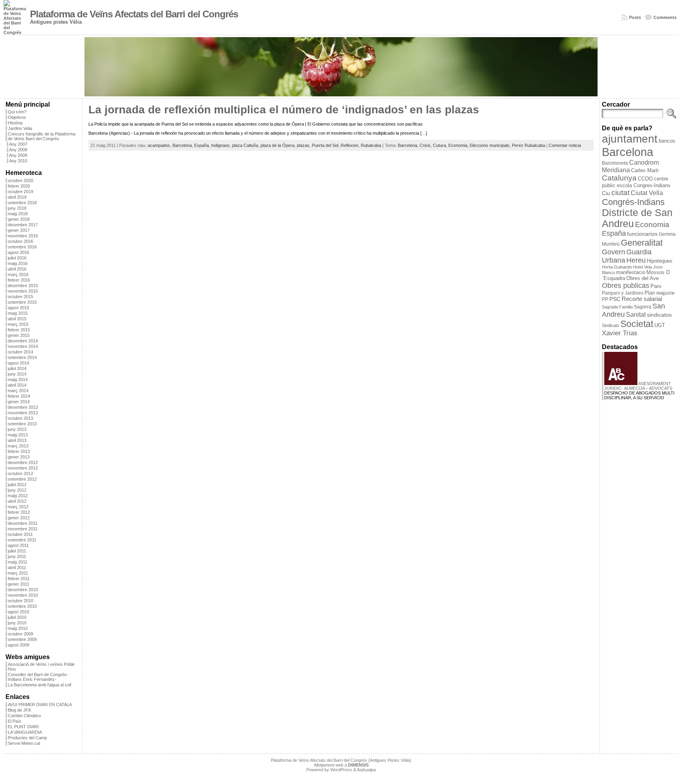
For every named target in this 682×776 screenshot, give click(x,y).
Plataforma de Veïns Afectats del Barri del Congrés (134, 14)
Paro (655, 286)
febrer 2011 (19, 578)
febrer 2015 (19, 329)
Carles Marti (645, 170)
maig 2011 (17, 562)
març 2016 (18, 274)
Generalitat (642, 243)
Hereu (636, 260)
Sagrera (642, 306)
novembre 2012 (23, 468)
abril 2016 (17, 269)
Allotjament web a (341, 765)
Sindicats (610, 325)
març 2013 (18, 445)
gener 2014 (19, 401)
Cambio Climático (24, 715)
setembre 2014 (22, 357)
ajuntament (630, 139)
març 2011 (18, 573)
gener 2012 (19, 517)
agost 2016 (18, 252)
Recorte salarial (642, 299)
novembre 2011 (22, 528)
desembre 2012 (23, 462)
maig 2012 (18, 495)
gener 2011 (18, 584)
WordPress (341, 769)
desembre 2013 (23, 407)
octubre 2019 (20, 191)
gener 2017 (19, 230)
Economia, (459, 145)
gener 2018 (19, 219)
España (201, 145)
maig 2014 (18, 379)
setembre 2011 (22, 539)
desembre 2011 (22, 523)
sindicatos (659, 315)
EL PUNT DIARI (23, 726)
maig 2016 (18, 263)
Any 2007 (18, 144)
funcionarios (642, 234)
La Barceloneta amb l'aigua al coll (39, 684)
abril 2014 (17, 385)
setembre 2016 (22, 246)
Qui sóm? (17, 111)
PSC (614, 299)
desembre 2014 (23, 340)
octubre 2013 (20, 418)
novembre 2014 (23, 346)
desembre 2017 (23, 224)
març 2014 (18, 390)
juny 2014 (17, 374)
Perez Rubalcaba (528, 145)
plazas (303, 145)
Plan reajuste (660, 293)
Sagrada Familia (617, 306)
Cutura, (440, 145)
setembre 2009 (22, 639)
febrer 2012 (19, 512)
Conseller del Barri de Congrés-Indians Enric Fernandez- (38, 677)
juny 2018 (17, 208)
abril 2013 (17, 440)
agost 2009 (18, 645)
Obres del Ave (642, 278)
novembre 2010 (23, 595)
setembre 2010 (22, 606)
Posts (635, 17)
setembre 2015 (22, 302)
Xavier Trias (619, 333)
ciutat (620, 192)
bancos (667, 141)
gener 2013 (19, 457)
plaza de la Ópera (277, 145)
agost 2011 (18, 545)
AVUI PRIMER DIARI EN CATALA (40, 704)
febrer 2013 (19, 451)
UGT (659, 325)
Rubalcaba (371, 145)
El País (14, 721)
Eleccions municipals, (491, 145)
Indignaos (220, 145)
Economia (652, 224)
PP (605, 299)
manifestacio (630, 272)
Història (15, 122)
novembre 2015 (23, 291)
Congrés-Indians (633, 202)
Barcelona (182, 145)
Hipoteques (660, 261)
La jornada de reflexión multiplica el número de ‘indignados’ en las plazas (283, 109)
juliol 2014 (17, 368)
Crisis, (426, 145)
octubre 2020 (20, 180)
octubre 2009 (20, 633)
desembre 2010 (23, 589)
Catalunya (619, 178)
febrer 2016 (19, 280)
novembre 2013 (23, 412)
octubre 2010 (20, 600)
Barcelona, (409, 145)
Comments (665, 17)
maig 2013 (18, 434)
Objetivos (17, 117)
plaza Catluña (245, 145)
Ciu (606, 193)
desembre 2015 (23, 285)
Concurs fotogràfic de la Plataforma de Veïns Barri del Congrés (41, 136)
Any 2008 (18, 149)
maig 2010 (18, 628)
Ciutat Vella (647, 192)
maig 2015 (18, 313)
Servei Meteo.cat (24, 743)
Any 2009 (18, 155)
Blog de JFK (19, 710)
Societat (636, 324)
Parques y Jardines (622, 293)
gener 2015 (19, 335)
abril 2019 (17, 197)
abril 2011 (17, 567)
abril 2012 (17, 501)
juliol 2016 (17, 258)
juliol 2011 (17, 551)
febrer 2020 (19, 186)
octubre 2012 (20, 473)
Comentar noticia (565, 145)
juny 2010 (17, 622)
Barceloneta (615, 163)
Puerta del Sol (325, 145)
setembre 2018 (22, 202)
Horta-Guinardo (617, 267)
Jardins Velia (20, 128)
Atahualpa (366, 769)
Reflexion (349, 145)
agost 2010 (18, 611)
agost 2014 (18, 363)
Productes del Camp (27, 737)
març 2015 (18, 324)
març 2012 (18, 506)
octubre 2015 (20, 296)
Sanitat (636, 314)
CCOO (645, 179)
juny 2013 (17, 429)
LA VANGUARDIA (25, 732)
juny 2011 (17, 556)
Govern (613, 252)
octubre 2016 (20, 241)
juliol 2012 (17, 484)
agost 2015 (18, 307)
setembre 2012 (22, 479)
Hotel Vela (642, 267)
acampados (159, 145)
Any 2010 (18, 160)
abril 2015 (17, 318)
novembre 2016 (23, 235)
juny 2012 (17, 490)
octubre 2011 (20, 534)
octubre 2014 (20, 351)
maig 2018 (18, 213)
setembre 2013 (22, 423)
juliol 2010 (17, 617)
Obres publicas (625, 285)
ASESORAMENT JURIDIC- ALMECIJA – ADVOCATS (638, 386)
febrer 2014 (19, 396)
